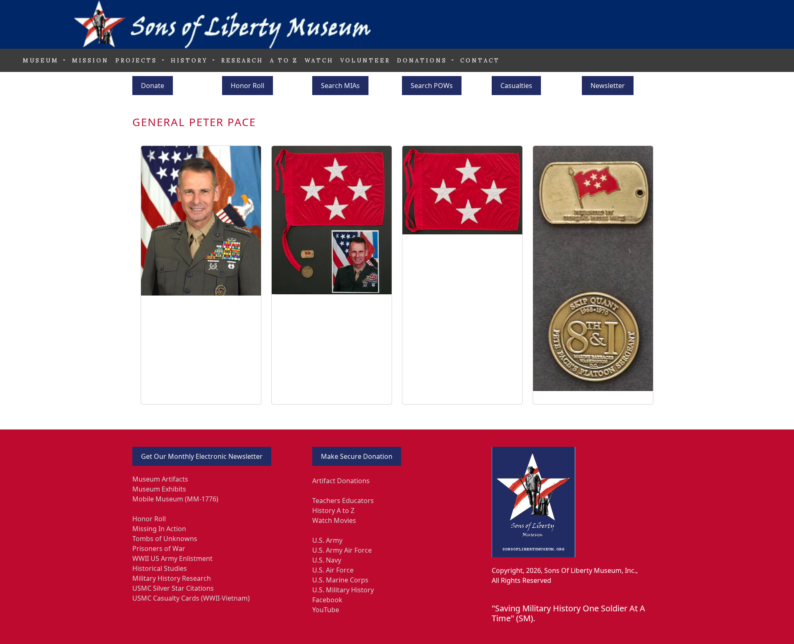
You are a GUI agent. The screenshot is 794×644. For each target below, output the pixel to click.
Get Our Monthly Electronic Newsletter (202, 456)
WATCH (319, 60)
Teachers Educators (343, 500)
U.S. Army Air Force (342, 550)
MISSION (90, 60)
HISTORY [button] (191, 60)
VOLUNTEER (365, 60)
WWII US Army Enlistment (172, 558)
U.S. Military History (343, 589)
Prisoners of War (158, 548)
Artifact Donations (341, 480)
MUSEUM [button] (42, 60)
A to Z (284, 60)
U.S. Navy (326, 560)
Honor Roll (247, 85)
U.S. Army (327, 540)
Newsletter (608, 85)
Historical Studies (159, 568)
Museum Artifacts (160, 479)
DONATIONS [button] (423, 60)
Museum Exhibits (159, 489)
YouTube (325, 609)
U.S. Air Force (333, 570)
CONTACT (480, 60)
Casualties (516, 85)
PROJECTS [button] (137, 60)
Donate (152, 85)
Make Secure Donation (356, 456)
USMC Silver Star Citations (173, 588)
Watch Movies (334, 520)
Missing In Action (159, 528)
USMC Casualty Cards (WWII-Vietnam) (191, 598)
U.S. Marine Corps (340, 579)
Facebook (327, 599)
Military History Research (171, 578)
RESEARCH (242, 60)
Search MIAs (340, 85)
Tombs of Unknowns (164, 538)
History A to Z (333, 510)
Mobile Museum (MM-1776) (175, 498)
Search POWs (432, 85)
